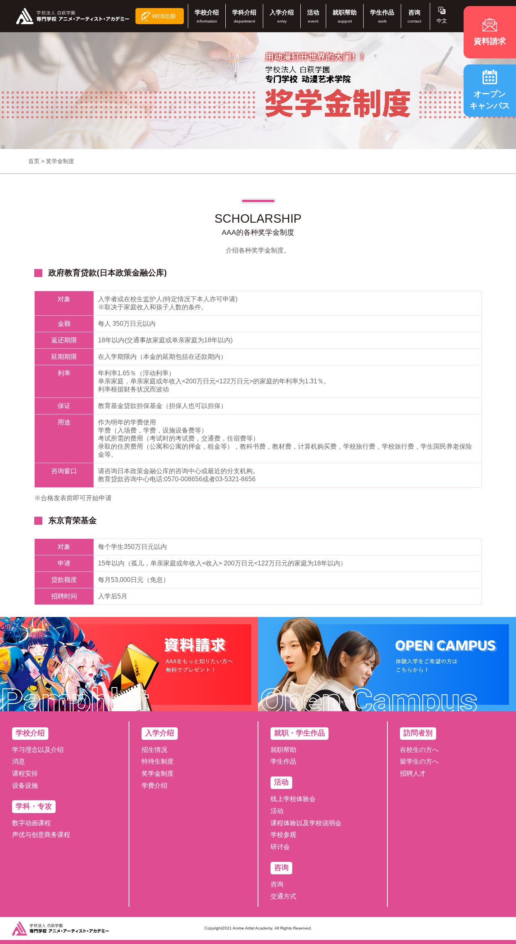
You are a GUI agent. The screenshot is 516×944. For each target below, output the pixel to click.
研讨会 (280, 846)
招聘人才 (413, 773)
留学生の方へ (419, 761)
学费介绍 (154, 785)
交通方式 (283, 896)
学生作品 (283, 761)
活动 (276, 810)
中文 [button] (442, 21)
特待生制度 (157, 761)
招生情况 (154, 749)
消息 (18, 761)
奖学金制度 (157, 773)
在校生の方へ (419, 749)
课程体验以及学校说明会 (305, 823)
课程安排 (25, 773)
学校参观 (283, 834)
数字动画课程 (31, 823)
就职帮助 (283, 749)
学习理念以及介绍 (38, 749)
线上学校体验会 (293, 798)
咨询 (276, 884)
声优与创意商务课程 (41, 834)
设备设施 (25, 785)
